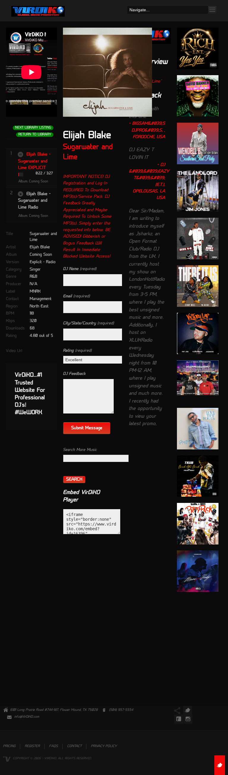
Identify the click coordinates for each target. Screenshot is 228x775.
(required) (79, 269)
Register (32, 746)
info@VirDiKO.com (26, 717)
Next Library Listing (33, 128)
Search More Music (80, 450)
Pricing (9, 746)
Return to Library (34, 134)
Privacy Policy (104, 746)
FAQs (53, 746)
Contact (74, 746)
